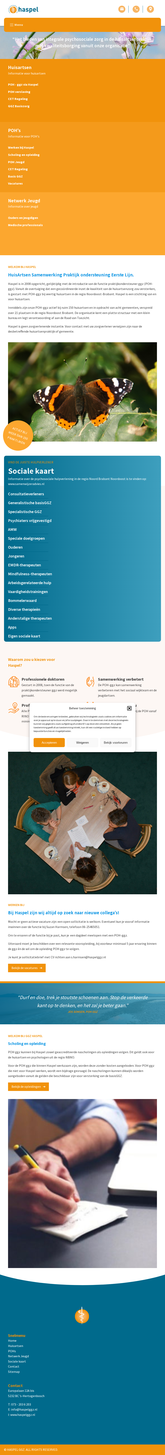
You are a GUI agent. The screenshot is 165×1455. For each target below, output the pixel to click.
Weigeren (82, 742)
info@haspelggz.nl (24, 1409)
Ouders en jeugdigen (23, 218)
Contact (13, 1366)
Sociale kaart (17, 1361)
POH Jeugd (16, 162)
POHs (12, 1351)
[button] (129, 708)
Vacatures (15, 183)
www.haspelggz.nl (22, 1415)
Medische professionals (25, 225)
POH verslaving (19, 92)
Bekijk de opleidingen (26, 1086)
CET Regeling (18, 99)
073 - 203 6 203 (21, 1404)
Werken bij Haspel (21, 147)
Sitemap (14, 1372)
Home (12, 1340)
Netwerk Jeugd (18, 1356)
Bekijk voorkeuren (116, 742)
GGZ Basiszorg (19, 106)
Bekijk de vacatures (24, 968)
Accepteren (49, 742)
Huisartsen (15, 1346)
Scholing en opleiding (24, 155)
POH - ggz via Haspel (23, 84)
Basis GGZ (15, 176)
